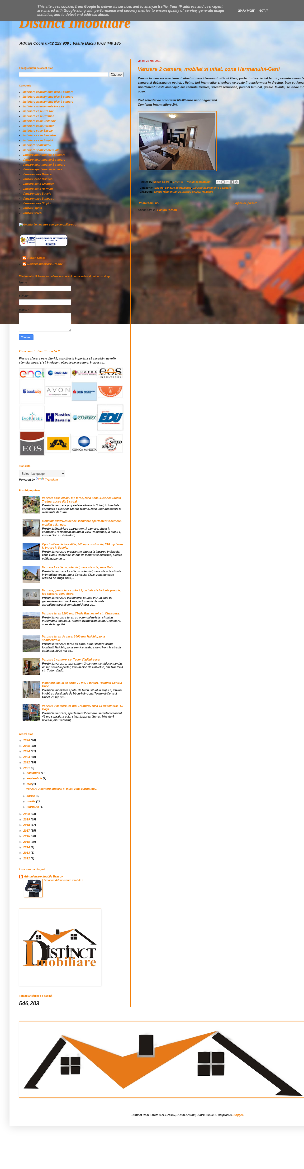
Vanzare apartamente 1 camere (44, 155)
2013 (27, 852)
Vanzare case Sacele (37, 193)
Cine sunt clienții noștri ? (39, 351)
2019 (27, 819)
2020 (27, 814)
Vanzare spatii (32, 208)
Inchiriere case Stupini (38, 140)
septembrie (35, 778)
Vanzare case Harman (38, 189)
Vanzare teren (32, 213)
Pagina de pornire (245, 203)
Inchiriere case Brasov (38, 111)
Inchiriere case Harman (38, 126)
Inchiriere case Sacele (38, 130)
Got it (263, 10)
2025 (27, 745)
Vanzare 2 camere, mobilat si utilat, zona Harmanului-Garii (209, 69)
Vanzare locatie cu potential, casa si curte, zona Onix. (78, 567)
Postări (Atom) (167, 210)
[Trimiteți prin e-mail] (218, 182)
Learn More (246, 10)
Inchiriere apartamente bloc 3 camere (48, 96)
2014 (27, 847)
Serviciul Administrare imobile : (63, 880)
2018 (27, 825)
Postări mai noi (149, 203)
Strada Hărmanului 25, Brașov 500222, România (183, 191)
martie (31, 801)
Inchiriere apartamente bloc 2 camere (48, 92)
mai (29, 784)
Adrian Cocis (36, 257)
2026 (27, 740)
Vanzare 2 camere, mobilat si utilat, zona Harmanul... (61, 789)
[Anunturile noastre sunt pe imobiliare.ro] (47, 224)
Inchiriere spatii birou (37, 145)
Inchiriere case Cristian (38, 116)
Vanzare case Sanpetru (38, 198)
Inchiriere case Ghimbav (39, 121)
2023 (27, 757)
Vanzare (158, 187)
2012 (27, 858)
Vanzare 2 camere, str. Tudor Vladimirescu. (71, 659)
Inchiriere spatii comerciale (41, 150)
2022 (27, 762)
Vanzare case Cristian (37, 179)
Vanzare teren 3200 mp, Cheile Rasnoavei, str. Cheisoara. (81, 613)
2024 (27, 751)
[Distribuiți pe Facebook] (232, 182)
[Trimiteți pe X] (227, 182)
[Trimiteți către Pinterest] (236, 182)
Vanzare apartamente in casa (42, 169)
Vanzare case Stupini (37, 203)
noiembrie (34, 773)
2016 (27, 836)
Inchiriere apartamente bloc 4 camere (48, 101)
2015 (27, 841)
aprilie (31, 796)
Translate (51, 479)
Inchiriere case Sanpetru (39, 135)
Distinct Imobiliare (75, 23)
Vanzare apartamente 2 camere (212, 187)
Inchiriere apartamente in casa (43, 106)
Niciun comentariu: (199, 181)
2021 (27, 768)
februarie (33, 807)
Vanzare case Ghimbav (38, 184)
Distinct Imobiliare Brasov (44, 264)
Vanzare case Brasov (37, 174)
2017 (27, 830)
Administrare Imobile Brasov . (44, 876)
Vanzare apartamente (178, 187)
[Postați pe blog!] (223, 182)
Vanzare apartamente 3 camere (44, 164)
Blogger (238, 1115)
